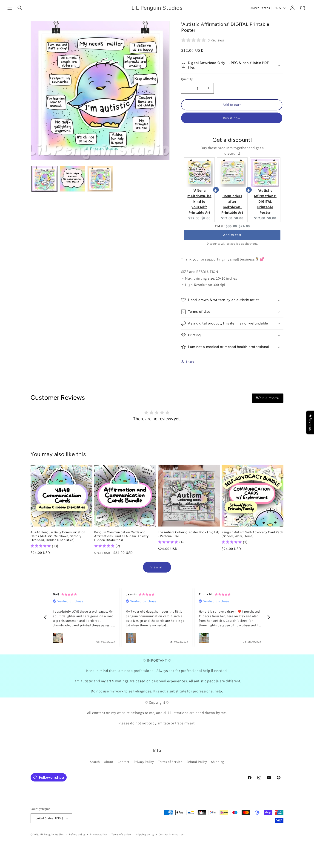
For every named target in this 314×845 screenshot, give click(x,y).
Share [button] (190, 361)
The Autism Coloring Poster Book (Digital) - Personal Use (189, 534)
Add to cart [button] (232, 234)
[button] (10, 8)
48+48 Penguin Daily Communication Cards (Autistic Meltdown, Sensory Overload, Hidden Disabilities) (58, 536)
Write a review (267, 398)
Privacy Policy (144, 762)
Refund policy (77, 834)
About (108, 762)
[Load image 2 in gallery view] (72, 179)
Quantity (187, 79)
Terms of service (121, 834)
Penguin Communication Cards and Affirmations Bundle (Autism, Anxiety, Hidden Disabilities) (121, 536)
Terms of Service (170, 762)
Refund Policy (196, 762)
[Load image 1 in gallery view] (44, 179)
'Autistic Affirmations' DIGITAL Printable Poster (265, 201)
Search (95, 762)
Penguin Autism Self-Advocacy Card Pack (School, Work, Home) (252, 534)
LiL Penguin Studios (52, 834)
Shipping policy (144, 834)
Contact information (171, 834)
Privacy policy (98, 834)
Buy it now (231, 118)
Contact (123, 762)
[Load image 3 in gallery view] (100, 179)
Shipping (217, 762)
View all (157, 567)
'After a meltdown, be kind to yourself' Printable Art (199, 201)
